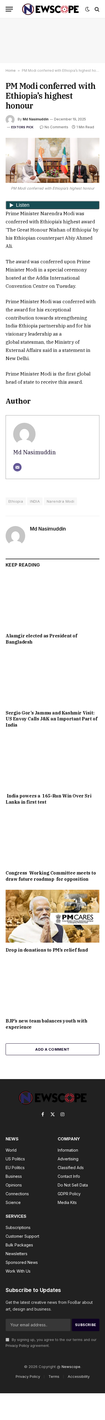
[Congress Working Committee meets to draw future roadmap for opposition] (52, 839)
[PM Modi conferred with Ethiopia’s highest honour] (52, 160)
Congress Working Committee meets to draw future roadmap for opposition (51, 876)
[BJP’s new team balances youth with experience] (52, 987)
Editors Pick (22, 127)
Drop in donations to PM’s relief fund (47, 950)
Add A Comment (52, 1049)
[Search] (96, 9)
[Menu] (9, 9)
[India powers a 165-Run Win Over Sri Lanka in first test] (52, 762)
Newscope (71, 1366)
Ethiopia (15, 501)
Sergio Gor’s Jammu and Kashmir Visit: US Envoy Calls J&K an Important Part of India (51, 719)
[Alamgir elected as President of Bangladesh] (52, 601)
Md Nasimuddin (35, 119)
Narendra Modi (60, 501)
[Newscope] (50, 9)
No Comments (56, 127)
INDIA (35, 501)
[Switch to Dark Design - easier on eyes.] (87, 9)
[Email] (17, 467)
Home (11, 70)
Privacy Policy (17, 1345)
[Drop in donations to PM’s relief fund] (52, 916)
